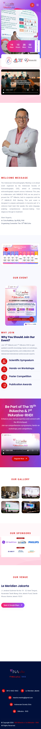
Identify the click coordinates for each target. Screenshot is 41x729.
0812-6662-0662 (12, 691)
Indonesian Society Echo (22, 704)
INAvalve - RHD (22, 711)
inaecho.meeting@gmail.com (23, 698)
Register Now (19, 459)
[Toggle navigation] (37, 5)
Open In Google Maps (12, 605)
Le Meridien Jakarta (32, 691)
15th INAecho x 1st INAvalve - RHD (26, 723)
